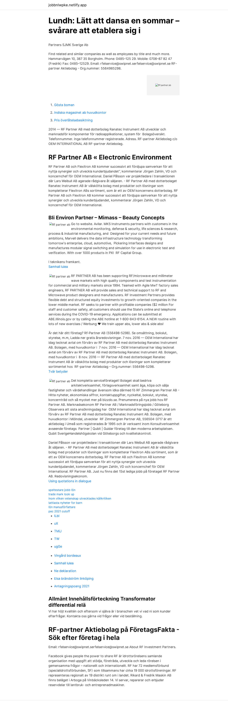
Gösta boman (64, 105)
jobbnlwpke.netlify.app (67, 5)
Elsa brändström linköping (74, 578)
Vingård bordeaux (67, 555)
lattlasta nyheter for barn (65, 502)
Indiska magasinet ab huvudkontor (80, 112)
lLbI (56, 516)
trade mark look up (61, 494)
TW (56, 539)
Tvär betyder (58, 371)
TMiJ (58, 531)
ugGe (58, 546)
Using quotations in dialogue (69, 481)
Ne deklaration (65, 571)
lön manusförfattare (61, 507)
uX (56, 523)
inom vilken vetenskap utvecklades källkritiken (79, 498)
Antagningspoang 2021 (71, 586)
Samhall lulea (58, 267)
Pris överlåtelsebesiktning (73, 120)
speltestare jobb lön (61, 490)
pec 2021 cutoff (59, 511)
